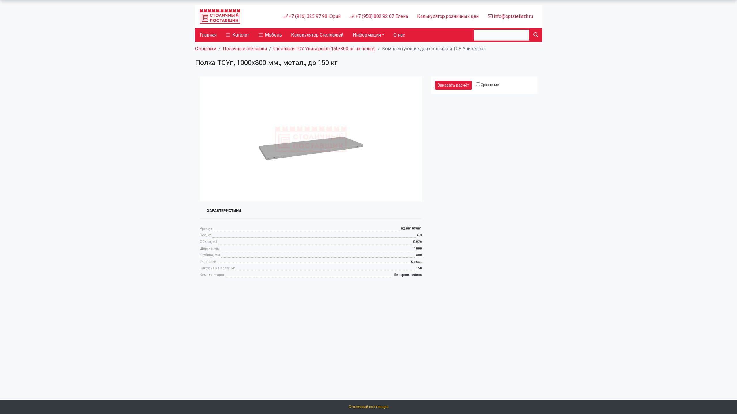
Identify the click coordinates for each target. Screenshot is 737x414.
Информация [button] (367, 35)
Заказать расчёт (453, 85)
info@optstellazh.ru (513, 16)
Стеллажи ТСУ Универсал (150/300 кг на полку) (324, 48)
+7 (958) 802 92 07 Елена (381, 16)
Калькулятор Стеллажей (317, 35)
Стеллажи (205, 48)
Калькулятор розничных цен (448, 16)
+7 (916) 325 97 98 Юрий (314, 16)
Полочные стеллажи (245, 48)
